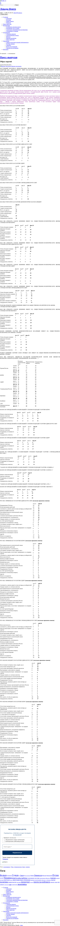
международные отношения (21, 880)
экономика (22, 884)
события (2, 884)
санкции (52, 882)
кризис (11, 880)
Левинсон (38, 875)
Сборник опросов (11, 34)
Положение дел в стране (12, 28)
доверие (53, 878)
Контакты (5, 49)
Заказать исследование (12, 48)
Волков (3, 875)
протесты (38, 882)
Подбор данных (10, 43)
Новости (8, 22)
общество (43, 880)
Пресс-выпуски (7, 24)
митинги (33, 880)
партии (28, 867)
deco (21, 925)
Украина (8, 877)
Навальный (49, 875)
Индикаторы (6, 25)
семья (56, 882)
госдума (37, 878)
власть (14, 878)
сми (59, 882)
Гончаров (9, 875)
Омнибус (8, 45)
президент (25, 882)
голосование (6, 867)
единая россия (18, 867)
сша (10, 884)
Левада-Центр (8, 9)
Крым (32, 875)
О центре (5, 17)
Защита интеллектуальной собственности (17, 42)
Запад (23, 867)
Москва (44, 875)
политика (4, 882)
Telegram (5, 859)
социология (6, 884)
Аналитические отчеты (12, 35)
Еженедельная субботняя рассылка (14, 841)
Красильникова (27, 875)
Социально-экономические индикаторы (17, 29)
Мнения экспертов (11, 38)
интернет (58, 878)
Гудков (15, 875)
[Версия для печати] (5, 66)
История (8, 20)
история (2, 880)
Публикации (6, 32)
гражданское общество (45, 878)
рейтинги (46, 882)
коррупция (7, 880)
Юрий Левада (10, 21)
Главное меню (4, 14)
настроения (38, 880)
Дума (12, 867)
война (19, 878)
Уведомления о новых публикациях (15, 839)
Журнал (8, 36)
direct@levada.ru (18, 12)
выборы (24, 878)
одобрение (48, 880)
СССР (1, 878)
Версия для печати (16, 66)
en (0, 3)
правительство (12, 882)
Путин (55, 875)
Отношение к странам (12, 31)
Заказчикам (6, 41)
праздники (19, 882)
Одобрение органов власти (13, 27)
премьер (31, 882)
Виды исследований (11, 46)
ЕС (19, 875)
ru (0, 2)
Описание (9, 18)
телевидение (14, 884)
